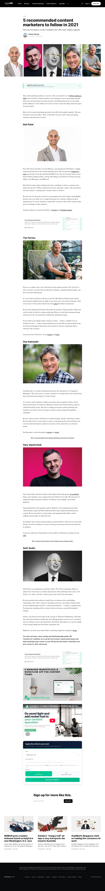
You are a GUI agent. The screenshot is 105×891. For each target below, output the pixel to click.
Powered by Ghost (96, 876)
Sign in (87, 3)
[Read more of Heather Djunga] (25, 35)
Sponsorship (41, 877)
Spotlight (62, 3)
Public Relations (51, 3)
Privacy (80, 877)
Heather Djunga (33, 34)
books (57, 334)
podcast (49, 334)
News (19, 3)
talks (24, 535)
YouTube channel (66, 210)
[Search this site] (82, 3)
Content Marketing (38, 3)
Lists (24, 16)
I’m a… (27, 751)
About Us (27, 877)
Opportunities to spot (66, 773)
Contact (34, 877)
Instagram (54, 877)
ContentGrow (62, 877)
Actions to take (38, 773)
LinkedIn (48, 877)
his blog (54, 210)
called (56, 303)
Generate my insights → (52, 780)
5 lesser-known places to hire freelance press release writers (54, 541)
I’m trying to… (29, 759)
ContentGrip (7, 876)
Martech (26, 3)
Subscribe (96, 3)
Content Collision (71, 877)
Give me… (28, 769)
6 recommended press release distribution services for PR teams (54, 438)
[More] (68, 3)
